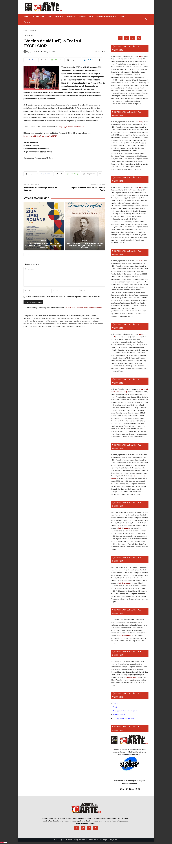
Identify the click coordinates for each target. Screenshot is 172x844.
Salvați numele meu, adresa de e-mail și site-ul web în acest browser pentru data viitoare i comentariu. (63, 297)
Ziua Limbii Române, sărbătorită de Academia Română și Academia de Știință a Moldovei (43, 245)
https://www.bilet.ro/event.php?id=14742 (40, 136)
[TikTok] (132, 38)
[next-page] (28, 254)
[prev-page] (25, 254)
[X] (139, 38)
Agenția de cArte (36, 52)
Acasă (25, 30)
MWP (116, 840)
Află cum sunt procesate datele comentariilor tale (83, 308)
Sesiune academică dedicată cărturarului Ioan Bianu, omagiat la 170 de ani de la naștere (85, 245)
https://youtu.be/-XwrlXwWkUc (71, 127)
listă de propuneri (124, 528)
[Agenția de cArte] (25, 51)
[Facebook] (120, 38)
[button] (145, 19)
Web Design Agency (106, 840)
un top (141, 56)
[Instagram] (126, 38)
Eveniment (32, 30)
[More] (99, 60)
